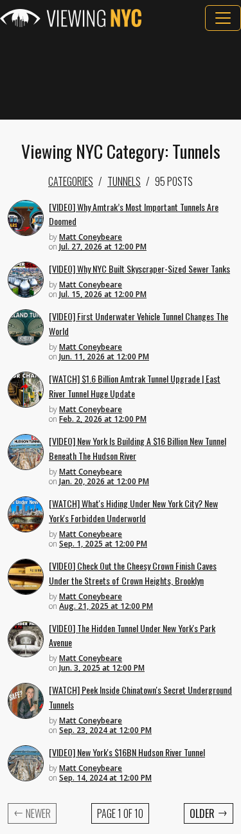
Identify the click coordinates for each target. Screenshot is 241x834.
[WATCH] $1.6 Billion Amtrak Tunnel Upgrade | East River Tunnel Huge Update (134, 386)
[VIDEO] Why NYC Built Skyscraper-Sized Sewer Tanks (139, 268)
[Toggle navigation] (223, 18)
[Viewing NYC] (70, 18)
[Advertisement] (120, 75)
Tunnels (124, 181)
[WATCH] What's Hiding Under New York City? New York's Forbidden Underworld (133, 510)
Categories (70, 181)
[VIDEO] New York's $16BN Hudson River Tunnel (127, 752)
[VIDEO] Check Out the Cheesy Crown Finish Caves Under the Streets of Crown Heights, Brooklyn (133, 573)
